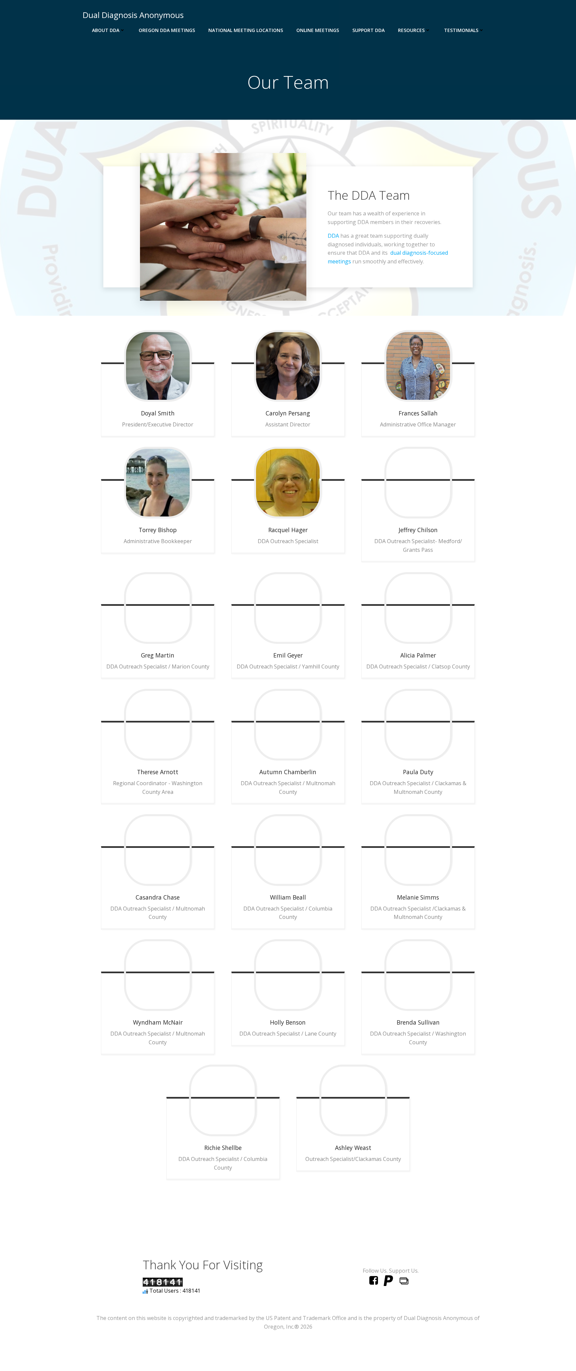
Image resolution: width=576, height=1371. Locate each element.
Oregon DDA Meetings (167, 30)
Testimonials (461, 30)
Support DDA (368, 30)
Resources (411, 30)
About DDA (105, 30)
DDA (333, 235)
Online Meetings (317, 30)
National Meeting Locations (245, 30)
